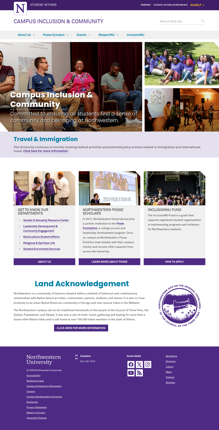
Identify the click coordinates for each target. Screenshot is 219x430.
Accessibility (33, 375)
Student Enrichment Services (41, 249)
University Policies (37, 418)
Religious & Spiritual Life (39, 243)
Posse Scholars (54, 35)
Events (82, 35)
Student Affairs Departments (171, 5)
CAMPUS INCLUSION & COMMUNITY (58, 21)
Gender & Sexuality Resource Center (46, 220)
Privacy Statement (37, 407)
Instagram (147, 364)
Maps (169, 372)
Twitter (139, 364)
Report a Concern (36, 413)
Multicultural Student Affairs (41, 237)
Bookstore (171, 356)
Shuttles (170, 382)
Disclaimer (32, 402)
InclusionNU (135, 35)
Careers (31, 391)
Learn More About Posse (109, 262)
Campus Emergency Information (44, 386)
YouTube (130, 372)
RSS (139, 372)
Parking (170, 377)
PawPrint (146, 5)
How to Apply (174, 262)
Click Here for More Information (81, 328)
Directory (171, 361)
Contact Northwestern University (44, 397)
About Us (24, 35)
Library (169, 367)
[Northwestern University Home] (20, 8)
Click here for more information (45, 151)
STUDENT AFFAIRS (43, 4)
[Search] (202, 22)
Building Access (35, 381)
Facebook (130, 364)
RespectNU (107, 35)
